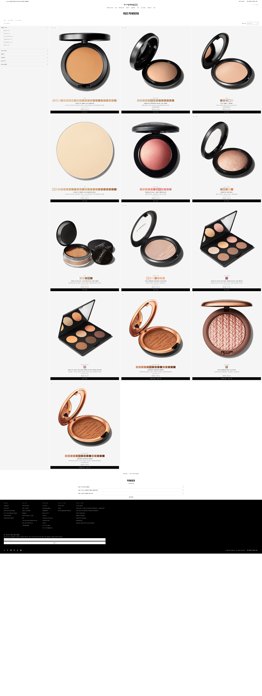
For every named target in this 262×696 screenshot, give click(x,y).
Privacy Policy (79, 505)
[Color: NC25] (78, 189)
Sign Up (54, 542)
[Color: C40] (104, 100)
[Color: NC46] (107, 189)
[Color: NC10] (56, 100)
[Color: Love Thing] (170, 189)
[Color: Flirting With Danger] (154, 189)
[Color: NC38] (91, 189)
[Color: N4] (69, 100)
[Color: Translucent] (78, 278)
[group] (121, 1)
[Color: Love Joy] (149, 189)
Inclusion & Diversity (48, 518)
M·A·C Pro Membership (47, 527)
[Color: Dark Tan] (165, 100)
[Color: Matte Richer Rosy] (161, 367)
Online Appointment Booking (64, 510)
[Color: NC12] (64, 100)
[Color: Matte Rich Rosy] (153, 367)
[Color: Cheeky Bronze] (226, 189)
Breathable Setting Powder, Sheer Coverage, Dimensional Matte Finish (85, 282)
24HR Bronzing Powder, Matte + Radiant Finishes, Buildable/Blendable (156, 371)
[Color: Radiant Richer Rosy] (174, 367)
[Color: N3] (67, 100)
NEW (116, 7)
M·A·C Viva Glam (46, 525)
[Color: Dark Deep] (167, 100)
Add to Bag (84, 112)
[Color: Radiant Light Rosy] (163, 367)
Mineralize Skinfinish (226, 192)
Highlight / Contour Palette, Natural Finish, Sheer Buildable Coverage (84, 371)
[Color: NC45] (102, 189)
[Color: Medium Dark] (151, 100)
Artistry (44, 515)
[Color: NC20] (102, 100)
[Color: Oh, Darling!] (158, 278)
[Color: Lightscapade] (221, 189)
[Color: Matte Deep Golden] (147, 367)
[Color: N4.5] (78, 100)
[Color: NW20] (110, 100)
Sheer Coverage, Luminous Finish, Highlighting (226, 194)
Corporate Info (46, 520)
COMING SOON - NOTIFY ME (155, 378)
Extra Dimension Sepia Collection (227, 370)
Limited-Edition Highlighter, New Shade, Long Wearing (226, 371)
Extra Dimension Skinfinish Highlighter (155, 281)
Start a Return (25, 508)
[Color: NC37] (88, 189)
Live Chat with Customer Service (29, 520)
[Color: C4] (112, 100)
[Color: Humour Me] (141, 189)
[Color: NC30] (83, 189)
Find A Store (61, 505)
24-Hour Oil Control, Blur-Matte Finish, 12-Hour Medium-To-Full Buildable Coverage (84, 105)
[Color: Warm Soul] (143, 189)
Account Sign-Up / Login (27, 515)
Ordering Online (7, 515)
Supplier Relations (80, 515)
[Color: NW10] (61, 100)
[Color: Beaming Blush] (150, 278)
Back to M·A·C (46, 513)
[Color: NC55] (115, 189)
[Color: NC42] (96, 189)
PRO (138, 7)
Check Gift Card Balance (9, 510)
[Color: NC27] (80, 189)
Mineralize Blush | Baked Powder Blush (155, 192)
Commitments (45, 510)
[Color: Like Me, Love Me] (151, 189)
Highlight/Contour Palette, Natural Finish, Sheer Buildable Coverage (227, 282)
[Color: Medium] (143, 100)
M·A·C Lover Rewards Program (10, 513)
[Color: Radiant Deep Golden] (169, 367)
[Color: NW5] (53, 100)
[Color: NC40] (94, 189)
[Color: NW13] (75, 100)
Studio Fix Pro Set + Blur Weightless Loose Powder (84, 281)
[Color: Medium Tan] (154, 100)
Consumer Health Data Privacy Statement (85, 522)
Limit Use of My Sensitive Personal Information (87, 510)
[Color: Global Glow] (229, 189)
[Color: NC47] (110, 189)
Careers (44, 522)
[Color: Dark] (162, 100)
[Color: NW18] (115, 100)
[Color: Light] (138, 100)
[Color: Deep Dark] (221, 100)
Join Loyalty (241, 1)
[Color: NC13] (72, 100)
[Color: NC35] (86, 189)
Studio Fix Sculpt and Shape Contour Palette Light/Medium (226, 281)
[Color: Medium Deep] (157, 100)
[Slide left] (4, 1)
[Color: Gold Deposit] (232, 189)
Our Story (45, 505)
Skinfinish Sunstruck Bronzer (156, 370)
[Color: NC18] (96, 100)
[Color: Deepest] (173, 100)
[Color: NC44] (99, 189)
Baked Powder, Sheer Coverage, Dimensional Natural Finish (155, 105)
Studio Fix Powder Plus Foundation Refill (84, 192)
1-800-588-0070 (25, 525)
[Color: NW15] (99, 100)
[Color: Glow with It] (161, 278)
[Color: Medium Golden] (149, 100)
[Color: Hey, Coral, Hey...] (157, 189)
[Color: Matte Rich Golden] (155, 367)
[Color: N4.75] (83, 100)
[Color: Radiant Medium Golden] (166, 367)
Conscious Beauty (46, 508)
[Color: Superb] (163, 278)
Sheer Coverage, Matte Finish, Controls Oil (227, 105)
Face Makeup (10, 20)
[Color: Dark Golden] (159, 100)
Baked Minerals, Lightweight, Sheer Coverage (155, 194)
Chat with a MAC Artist (27, 522)
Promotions (6, 505)
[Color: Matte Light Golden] (139, 367)
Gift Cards (6, 508)
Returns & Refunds (26, 510)
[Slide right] (118, 61)
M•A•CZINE (143, 7)
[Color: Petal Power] (159, 189)
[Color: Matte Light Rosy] (137, 367)
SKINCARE (133, 7)
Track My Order (25, 505)
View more (131, 496)
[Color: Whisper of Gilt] (155, 278)
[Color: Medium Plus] (146, 100)
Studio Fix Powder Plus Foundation (84, 103)
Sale (154, 7)
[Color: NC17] (88, 100)
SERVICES (149, 7)
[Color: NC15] (80, 100)
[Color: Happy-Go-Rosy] (165, 189)
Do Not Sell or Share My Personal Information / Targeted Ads (90, 508)
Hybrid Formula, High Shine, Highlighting (155, 282)
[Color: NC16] (86, 100)
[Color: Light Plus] (141, 100)
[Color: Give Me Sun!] (170, 100)
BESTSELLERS (121, 7)
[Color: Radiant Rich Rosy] (171, 367)
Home (5, 20)
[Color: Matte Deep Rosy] (150, 367)
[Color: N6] (94, 100)
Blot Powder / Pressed (226, 103)
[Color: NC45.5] (104, 189)
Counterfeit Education (81, 518)
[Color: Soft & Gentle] (224, 189)
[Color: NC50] (112, 189)
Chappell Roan (110, 7)
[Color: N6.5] (107, 100)
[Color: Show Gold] (153, 278)
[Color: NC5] (59, 100)
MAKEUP (127, 7)
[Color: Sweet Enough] (162, 189)
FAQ (23, 518)
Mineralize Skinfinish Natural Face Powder (155, 103)
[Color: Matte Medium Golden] (145, 367)
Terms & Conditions (80, 513)
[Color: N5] (91, 100)
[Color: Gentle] (167, 189)
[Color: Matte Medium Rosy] (142, 367)
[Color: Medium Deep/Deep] (84, 367)
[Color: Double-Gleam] (147, 278)
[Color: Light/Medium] (226, 278)
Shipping (24, 513)
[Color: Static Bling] (226, 367)
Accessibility (79, 520)
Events (59, 508)
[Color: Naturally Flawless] (146, 189)
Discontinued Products (9, 518)
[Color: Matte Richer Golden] (158, 367)
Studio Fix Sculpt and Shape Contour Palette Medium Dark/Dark (85, 370)
